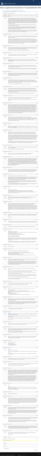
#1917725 (37, 212)
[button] (33, 0)
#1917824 (37, 321)
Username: (4, 443)
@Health (9, 313)
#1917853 (37, 347)
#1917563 (37, 57)
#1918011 (37, 430)
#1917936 (37, 391)
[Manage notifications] (39, 454)
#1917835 (37, 326)
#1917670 (37, 186)
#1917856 (37, 356)
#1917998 (37, 415)
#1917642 (37, 167)
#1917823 (37, 306)
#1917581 (37, 63)
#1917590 (37, 95)
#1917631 (37, 156)
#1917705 (37, 195)
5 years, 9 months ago (18, 11)
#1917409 (37, 16)
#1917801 (37, 281)
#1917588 (37, 86)
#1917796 (37, 266)
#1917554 (37, 45)
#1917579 (37, 71)
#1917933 (37, 383)
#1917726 (37, 219)
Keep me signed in (6, 448)
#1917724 (37, 201)
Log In (36, 450)
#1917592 (37, 102)
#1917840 (37, 334)
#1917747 (37, 224)
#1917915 (37, 361)
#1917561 (37, 52)
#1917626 (37, 151)
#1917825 (37, 311)
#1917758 (37, 244)
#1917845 (37, 340)
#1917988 (37, 405)
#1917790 (37, 257)
